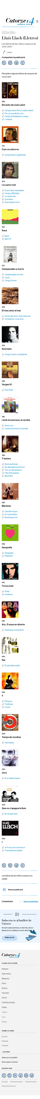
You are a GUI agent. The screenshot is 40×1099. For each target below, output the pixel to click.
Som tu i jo (9, 425)
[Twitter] (4, 62)
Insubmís (9, 594)
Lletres (11, 31)
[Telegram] (16, 62)
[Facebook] (22, 62)
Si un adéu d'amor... (13, 778)
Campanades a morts (14, 274)
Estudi (4, 998)
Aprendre (9, 476)
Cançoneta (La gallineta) (15, 155)
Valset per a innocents (14, 630)
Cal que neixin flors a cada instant (19, 110)
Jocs (3, 1017)
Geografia (9, 553)
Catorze (4, 31)
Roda (7, 591)
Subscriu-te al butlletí (9, 1057)
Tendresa (9, 704)
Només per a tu (11, 517)
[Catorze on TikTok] (20, 1075)
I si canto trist (10, 196)
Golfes (4, 1007)
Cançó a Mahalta (12, 193)
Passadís (5, 993)
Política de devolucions (9, 1086)
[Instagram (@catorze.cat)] (9, 1075)
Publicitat (5, 1041)
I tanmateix (9, 743)
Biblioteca (5, 979)
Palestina (9, 556)
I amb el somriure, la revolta (16, 428)
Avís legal (5, 1081)
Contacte (5, 1045)
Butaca (4, 988)
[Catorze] (11, 957)
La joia (7, 707)
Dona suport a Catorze (10, 1062)
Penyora (8, 701)
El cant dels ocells (12, 665)
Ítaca (7, 236)
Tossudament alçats (13, 850)
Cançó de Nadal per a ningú (16, 116)
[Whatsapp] (10, 62)
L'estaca (8, 119)
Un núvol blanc (11, 514)
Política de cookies (31, 1081)
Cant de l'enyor (11, 511)
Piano (4, 983)
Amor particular (11, 464)
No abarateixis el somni (15, 467)
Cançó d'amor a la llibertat (16, 354)
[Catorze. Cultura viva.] (4, 1075)
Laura (7, 277)
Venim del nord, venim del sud (17, 316)
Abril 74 (8, 239)
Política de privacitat (16, 1081)
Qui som (4, 1036)
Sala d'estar (6, 974)
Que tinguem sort (12, 202)
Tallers (4, 1012)
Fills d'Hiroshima (12, 473)
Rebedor (5, 969)
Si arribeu (9, 199)
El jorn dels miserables (14, 190)
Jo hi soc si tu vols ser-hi (15, 847)
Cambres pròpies (8, 1002)
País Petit (9, 390)
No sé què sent (11, 814)
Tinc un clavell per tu (13, 470)
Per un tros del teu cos (14, 113)
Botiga (4, 1022)
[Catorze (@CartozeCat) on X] (15, 1075)
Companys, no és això (14, 319)
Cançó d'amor (11, 280)
